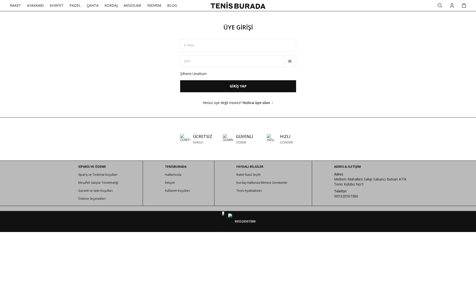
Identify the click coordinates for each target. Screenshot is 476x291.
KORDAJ (111, 5)
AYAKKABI (35, 5)
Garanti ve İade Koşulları (95, 190)
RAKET (15, 5)
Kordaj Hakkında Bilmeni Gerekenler (262, 182)
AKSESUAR (132, 5)
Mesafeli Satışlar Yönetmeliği (98, 182)
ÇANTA (92, 5)
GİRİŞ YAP (238, 86)
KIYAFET (56, 5)
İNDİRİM (154, 5)
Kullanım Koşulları (177, 190)
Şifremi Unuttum (193, 73)
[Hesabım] (452, 5)
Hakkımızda (173, 174)
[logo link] (238, 5)
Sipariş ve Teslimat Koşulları (97, 174)
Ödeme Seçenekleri (92, 198)
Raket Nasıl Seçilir (248, 174)
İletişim (170, 182)
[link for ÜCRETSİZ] (196, 139)
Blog (172, 5)
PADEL (75, 5)
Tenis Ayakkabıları (249, 190)
